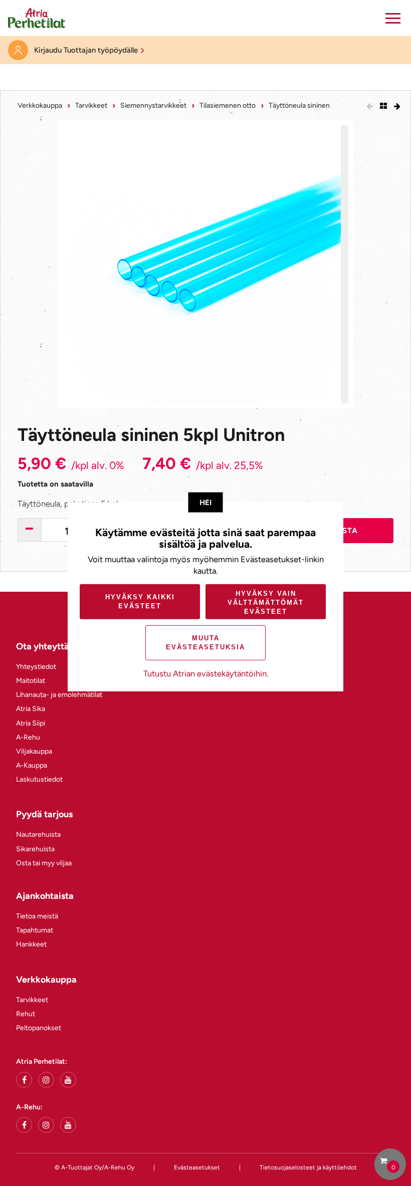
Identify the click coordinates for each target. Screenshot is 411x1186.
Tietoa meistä (37, 916)
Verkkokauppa (40, 105)
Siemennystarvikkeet (153, 105)
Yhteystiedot (36, 666)
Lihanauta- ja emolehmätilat (59, 694)
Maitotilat (30, 680)
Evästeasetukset (197, 1167)
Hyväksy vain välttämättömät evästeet (266, 602)
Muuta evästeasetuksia (205, 642)
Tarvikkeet (91, 105)
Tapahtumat (34, 930)
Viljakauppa (34, 751)
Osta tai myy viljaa (44, 863)
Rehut (25, 1014)
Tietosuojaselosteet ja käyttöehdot (308, 1167)
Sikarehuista (35, 849)
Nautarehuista (38, 834)
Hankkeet (31, 944)
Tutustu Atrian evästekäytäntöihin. (205, 673)
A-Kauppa (31, 765)
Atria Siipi (30, 723)
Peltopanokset (38, 1028)
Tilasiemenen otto (227, 105)
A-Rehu (28, 737)
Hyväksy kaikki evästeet (140, 601)
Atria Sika (30, 708)
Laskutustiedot (39, 779)
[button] (393, 18)
